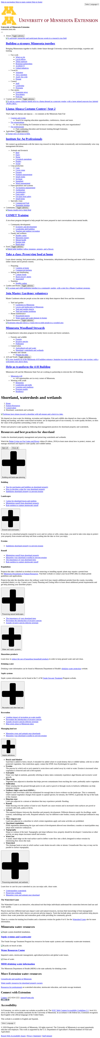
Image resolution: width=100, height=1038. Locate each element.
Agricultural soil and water (26, 348)
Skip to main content (23, 2)
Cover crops (20, 170)
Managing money (22, 238)
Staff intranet (47, 1036)
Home (8, 403)
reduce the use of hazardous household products (30, 659)
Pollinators (20, 344)
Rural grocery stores (23, 277)
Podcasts (19, 97)
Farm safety (20, 194)
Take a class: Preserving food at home (29, 254)
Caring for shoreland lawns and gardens (21, 501)
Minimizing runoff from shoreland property (22, 503)
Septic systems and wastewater (16, 936)
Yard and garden (17, 303)
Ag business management (25, 188)
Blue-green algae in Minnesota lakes (20, 724)
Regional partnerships (24, 64)
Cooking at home (22, 268)
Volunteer (19, 72)
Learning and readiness (24, 387)
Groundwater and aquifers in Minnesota (16, 979)
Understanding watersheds (16, 891)
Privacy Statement (34, 1036)
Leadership (20, 86)
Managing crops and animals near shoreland (23, 895)
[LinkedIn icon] (8, 1000)
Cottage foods (21, 274)
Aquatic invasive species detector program (22, 623)
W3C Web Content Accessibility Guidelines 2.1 (70, 1010)
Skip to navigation (8, 2)
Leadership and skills (24, 385)
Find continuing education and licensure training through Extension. (42, 129)
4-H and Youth (12, 357)
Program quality (22, 389)
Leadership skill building (25, 229)
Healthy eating (21, 283)
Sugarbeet (19, 181)
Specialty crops (16, 201)
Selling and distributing (20, 272)
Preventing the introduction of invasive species (24, 621)
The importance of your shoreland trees (21, 560)
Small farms (20, 199)
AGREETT (20, 66)
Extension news (22, 92)
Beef (17, 153)
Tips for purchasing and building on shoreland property (27, 487)
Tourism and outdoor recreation (28, 231)
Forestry (19, 339)
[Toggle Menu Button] (2, 32)
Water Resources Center (13, 950)
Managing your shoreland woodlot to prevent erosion (26, 557)
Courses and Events (14, 99)
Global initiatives (22, 68)
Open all (5, 448)
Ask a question (21, 75)
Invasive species (22, 341)
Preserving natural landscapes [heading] (13, 614)
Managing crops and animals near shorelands (23, 733)
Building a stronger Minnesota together (30, 43)
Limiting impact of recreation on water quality (23, 717)
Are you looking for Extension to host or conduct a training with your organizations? (48, 125)
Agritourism (20, 190)
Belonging (20, 383)
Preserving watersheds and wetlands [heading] (15, 882)
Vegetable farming (23, 205)
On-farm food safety (23, 196)
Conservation (16, 346)
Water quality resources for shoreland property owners (22, 983)
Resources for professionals (11, 987)
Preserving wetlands (13, 893)
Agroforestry (20, 192)
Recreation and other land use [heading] (12, 708)
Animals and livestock (19, 150)
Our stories (15, 90)
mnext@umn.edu (27, 998)
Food (8, 247)
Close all (15, 448)
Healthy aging (21, 235)
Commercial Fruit (22, 203)
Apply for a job (21, 77)
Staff (17, 83)
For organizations (17, 122)
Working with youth (18, 380)
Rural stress (20, 244)
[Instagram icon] (6, 1000)
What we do (20, 57)
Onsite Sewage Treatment (52, 678)
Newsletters (20, 94)
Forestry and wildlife (19, 337)
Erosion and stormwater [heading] (10, 530)
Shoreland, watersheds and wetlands (30, 350)
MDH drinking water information (18, 964)
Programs (19, 88)
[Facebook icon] (2, 1000)
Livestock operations (24, 159)
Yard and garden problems (26, 311)
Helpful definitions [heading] (8, 755)
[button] (36, 38)
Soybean (19, 179)
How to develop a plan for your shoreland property (25, 489)
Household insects (23, 316)
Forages (19, 172)
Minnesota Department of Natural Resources (21, 574)
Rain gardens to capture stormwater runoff (22, 505)
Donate (18, 79)
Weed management (23, 183)
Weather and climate (18, 352)
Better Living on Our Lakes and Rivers (24, 441)
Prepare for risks (22, 355)
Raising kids (20, 242)
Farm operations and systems (22, 185)
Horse (18, 157)
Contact (14, 81)
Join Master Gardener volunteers (27, 293)
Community (10, 208)
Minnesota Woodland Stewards (25, 327)
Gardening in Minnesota (25, 305)
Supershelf (20, 279)
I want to (14, 70)
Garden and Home (13, 286)
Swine (18, 164)
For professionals (17, 127)
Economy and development (26, 227)
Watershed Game (79, 919)
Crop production (17, 166)
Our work (14, 55)
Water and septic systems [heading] (11, 649)
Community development (20, 224)
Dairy (18, 155)
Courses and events (18, 118)
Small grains (20, 177)
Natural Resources (13, 320)
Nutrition (14, 281)
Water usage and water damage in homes (31, 318)
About (8, 36)
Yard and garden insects (25, 309)
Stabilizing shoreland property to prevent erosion (24, 491)
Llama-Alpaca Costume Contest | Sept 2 (30, 108)
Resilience (20, 391)
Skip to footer (37, 2)
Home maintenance (18, 314)
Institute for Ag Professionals (24, 138)
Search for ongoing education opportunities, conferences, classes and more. (44, 120)
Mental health (21, 240)
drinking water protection (71, 669)
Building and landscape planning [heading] (13, 477)
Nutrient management (24, 175)
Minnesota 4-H (16, 376)
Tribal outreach (21, 61)
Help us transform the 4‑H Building (28, 366)
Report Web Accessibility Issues (13, 1036)
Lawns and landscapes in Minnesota (29, 307)
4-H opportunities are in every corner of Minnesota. (35, 378)
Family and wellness (18, 233)
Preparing (14, 266)
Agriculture (10, 131)
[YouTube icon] (4, 1000)
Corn (18, 168)
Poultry (18, 161)
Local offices (21, 59)
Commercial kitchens (24, 270)
